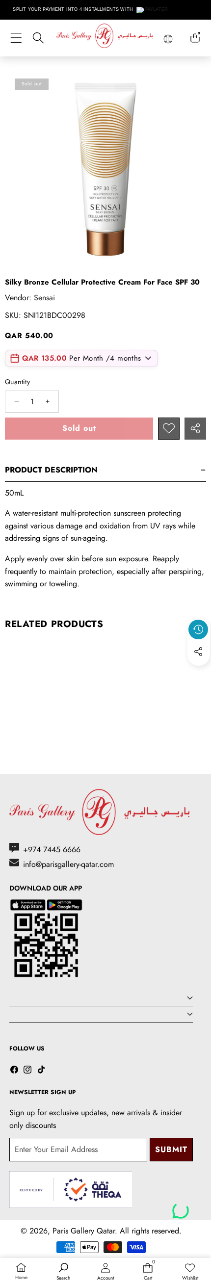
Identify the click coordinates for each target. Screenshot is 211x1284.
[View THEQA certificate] (70, 1189)
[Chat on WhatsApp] (180, 1207)
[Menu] (16, 38)
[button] (199, 674)
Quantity (17, 382)
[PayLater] (152, 10)
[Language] (168, 39)
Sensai (44, 297)
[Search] (38, 38)
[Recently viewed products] (198, 629)
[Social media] (198, 651)
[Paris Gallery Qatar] (105, 38)
